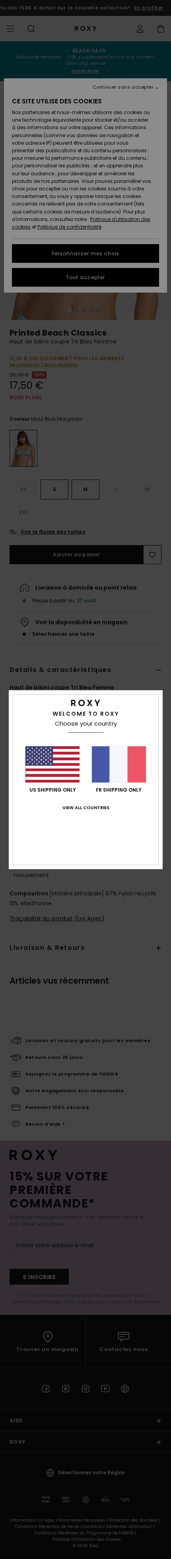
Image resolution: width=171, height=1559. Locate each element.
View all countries (85, 807)
